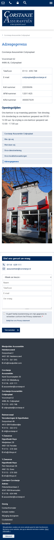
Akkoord (8, 536)
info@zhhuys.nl (10, 452)
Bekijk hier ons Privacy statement (18, 321)
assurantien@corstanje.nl (19, 269)
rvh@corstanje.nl (10, 431)
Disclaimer (6, 524)
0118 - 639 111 (14, 264)
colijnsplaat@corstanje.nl (34, 77)
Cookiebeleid (7, 520)
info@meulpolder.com (13, 363)
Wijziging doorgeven (10, 516)
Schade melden (8, 512)
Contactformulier (9, 508)
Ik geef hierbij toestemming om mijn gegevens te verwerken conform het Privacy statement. (26, 315)
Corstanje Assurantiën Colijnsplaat (17, 35)
